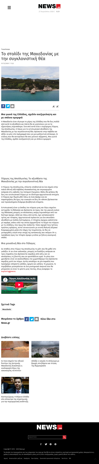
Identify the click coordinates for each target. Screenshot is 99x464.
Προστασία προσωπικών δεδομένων (50, 458)
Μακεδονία (6, 309)
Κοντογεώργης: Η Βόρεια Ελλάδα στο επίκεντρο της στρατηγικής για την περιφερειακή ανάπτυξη (15, 399)
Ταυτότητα (64, 458)
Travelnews (5, 49)
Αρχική (6, 458)
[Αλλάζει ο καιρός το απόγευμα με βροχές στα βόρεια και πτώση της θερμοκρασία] (45, 349)
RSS (70, 458)
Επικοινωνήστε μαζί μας (15, 458)
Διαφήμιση (27, 458)
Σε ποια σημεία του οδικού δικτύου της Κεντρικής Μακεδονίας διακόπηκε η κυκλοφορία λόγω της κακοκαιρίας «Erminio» (12, 366)
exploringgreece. (8, 271)
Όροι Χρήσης (34, 458)
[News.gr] (49, 6)
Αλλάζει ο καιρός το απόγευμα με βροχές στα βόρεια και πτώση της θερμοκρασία (45, 363)
